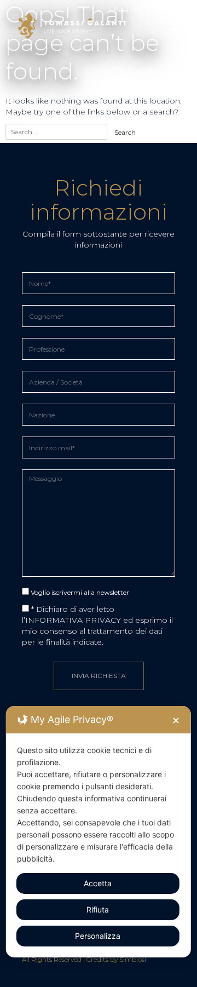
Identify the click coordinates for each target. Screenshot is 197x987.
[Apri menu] (172, 29)
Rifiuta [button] (97, 909)
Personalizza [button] (97, 935)
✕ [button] (176, 720)
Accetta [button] (98, 883)
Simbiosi (132, 959)
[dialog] (98, 831)
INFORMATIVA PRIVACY (73, 620)
